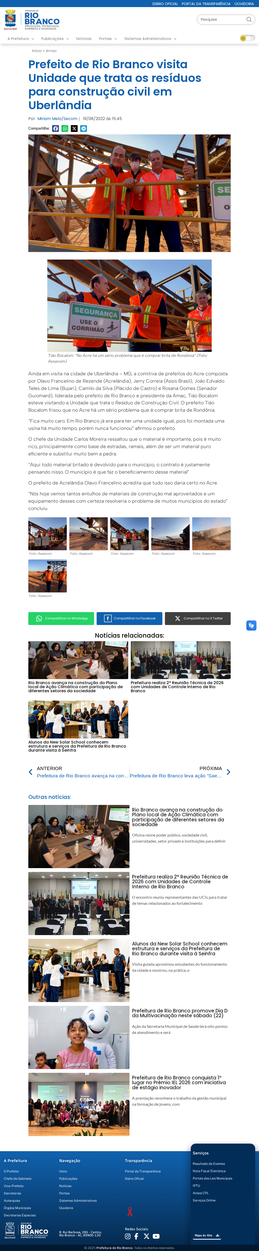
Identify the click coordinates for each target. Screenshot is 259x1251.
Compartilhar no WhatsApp (66, 618)
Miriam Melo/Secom (57, 119)
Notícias (84, 38)
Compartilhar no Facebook (135, 618)
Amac (51, 50)
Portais (105, 38)
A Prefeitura (18, 38)
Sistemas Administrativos (147, 38)
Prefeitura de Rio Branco (114, 1248)
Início (37, 50)
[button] (55, 128)
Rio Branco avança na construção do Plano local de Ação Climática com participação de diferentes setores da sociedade (75, 687)
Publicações (52, 38)
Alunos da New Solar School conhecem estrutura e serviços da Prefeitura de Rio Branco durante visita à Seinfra (77, 746)
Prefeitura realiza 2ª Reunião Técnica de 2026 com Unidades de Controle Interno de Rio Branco (177, 687)
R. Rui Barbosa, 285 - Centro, (80, 1233)
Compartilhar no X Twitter (203, 618)
